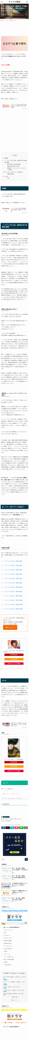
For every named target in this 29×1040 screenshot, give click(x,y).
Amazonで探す (14, 659)
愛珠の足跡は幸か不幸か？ (13, 166)
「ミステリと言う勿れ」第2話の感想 (12, 565)
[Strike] (8, 798)
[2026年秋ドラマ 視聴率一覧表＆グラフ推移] (14, 1016)
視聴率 (6, 158)
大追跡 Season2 (8, 943)
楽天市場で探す (13, 654)
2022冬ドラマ (5, 10)
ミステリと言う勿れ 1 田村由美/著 (13, 759)
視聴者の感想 (10, 174)
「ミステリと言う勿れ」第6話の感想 (12, 582)
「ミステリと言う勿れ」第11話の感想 (13, 604)
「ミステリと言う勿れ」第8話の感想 (12, 591)
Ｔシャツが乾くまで (9, 956)
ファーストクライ (8, 946)
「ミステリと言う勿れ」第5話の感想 (12, 578)
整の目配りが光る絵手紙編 (13, 164)
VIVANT (6, 962)
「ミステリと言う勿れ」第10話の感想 (13, 600)
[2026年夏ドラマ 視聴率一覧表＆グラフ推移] (14, 917)
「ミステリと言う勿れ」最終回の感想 (13, 608)
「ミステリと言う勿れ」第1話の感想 (12, 561)
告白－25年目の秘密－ (9, 959)
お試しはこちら (9, 627)
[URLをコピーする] (26, 828)
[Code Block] (16, 798)
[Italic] (4, 798)
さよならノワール (8, 938)
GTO (5, 932)
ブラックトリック (8, 930)
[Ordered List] (10, 798)
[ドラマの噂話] (14, 2)
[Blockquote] (14, 798)
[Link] (17, 798)
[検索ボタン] (27, 2)
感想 (11, 818)
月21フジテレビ (17, 818)
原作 (8, 178)
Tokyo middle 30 (8, 948)
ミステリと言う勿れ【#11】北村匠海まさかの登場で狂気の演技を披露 (19, 106)
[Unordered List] (12, 798)
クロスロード (7, 935)
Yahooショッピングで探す (14, 663)
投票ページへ (14, 1000)
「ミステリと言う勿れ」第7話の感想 (12, 587)
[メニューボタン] (2, 2)
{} (19, 798)
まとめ (6, 176)
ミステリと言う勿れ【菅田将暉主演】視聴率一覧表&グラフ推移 (18, 210)
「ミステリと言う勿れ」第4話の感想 (12, 574)
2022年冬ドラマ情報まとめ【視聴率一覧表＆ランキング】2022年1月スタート (18, 725)
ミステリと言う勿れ (6, 820)
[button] (3, 828)
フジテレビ (6, 818)
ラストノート (7, 954)
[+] (21, 798)
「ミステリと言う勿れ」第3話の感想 (12, 569)
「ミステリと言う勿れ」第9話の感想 (12, 595)
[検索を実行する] (26, 859)
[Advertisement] (14, 133)
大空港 (5, 951)
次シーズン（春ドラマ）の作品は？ (14, 172)
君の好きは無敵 (7, 940)
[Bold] (3, 798)
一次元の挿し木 (7, 964)
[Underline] (6, 798)
